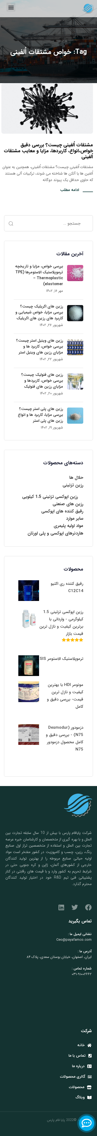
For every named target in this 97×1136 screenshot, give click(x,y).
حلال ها (76, 477)
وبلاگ (80, 1097)
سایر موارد (74, 518)
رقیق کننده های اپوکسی (62, 511)
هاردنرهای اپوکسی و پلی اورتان (55, 533)
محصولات (76, 1087)
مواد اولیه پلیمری (68, 525)
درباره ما (78, 1066)
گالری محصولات (72, 1076)
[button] (10, 7)
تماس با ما (77, 1055)
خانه (81, 1045)
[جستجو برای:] (48, 223)
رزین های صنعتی (68, 504)
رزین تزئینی (73, 485)
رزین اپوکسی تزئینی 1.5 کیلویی (50, 496)
